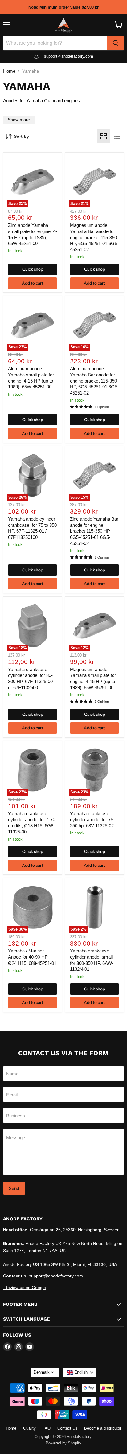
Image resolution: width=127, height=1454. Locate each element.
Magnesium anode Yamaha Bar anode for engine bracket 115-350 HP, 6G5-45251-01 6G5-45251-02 (94, 237)
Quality (29, 1428)
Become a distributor (102, 1428)
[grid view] (103, 136)
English (81, 1372)
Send (14, 1188)
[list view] (117, 136)
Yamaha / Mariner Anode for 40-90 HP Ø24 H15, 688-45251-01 (32, 956)
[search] (115, 43)
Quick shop (32, 269)
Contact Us (67, 1428)
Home (9, 71)
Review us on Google (24, 1287)
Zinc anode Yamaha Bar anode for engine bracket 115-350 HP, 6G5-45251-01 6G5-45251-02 (94, 531)
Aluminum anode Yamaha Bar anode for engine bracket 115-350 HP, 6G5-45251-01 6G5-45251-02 (94, 380)
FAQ (47, 1428)
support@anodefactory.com (68, 56)
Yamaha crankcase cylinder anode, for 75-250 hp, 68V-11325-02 (92, 819)
